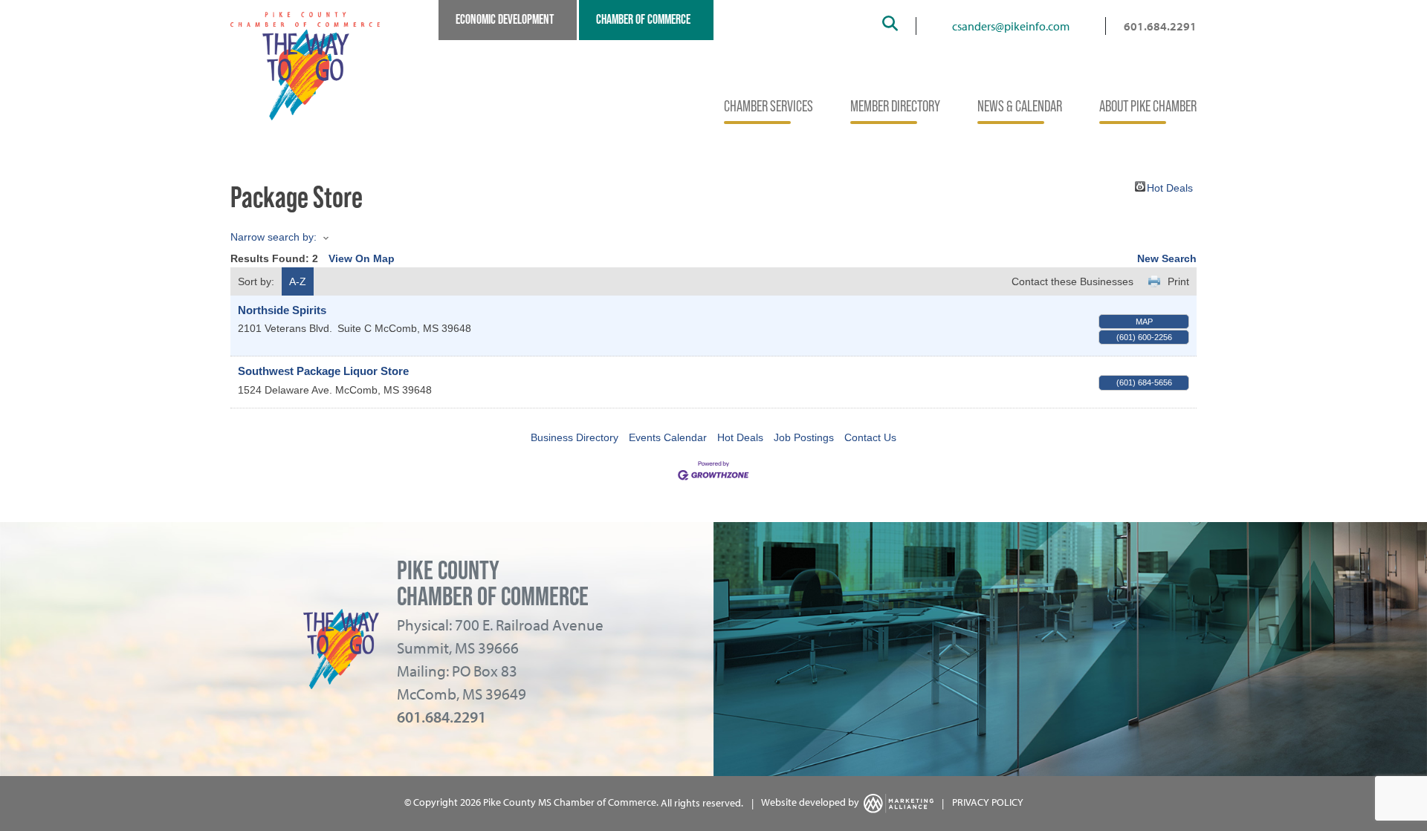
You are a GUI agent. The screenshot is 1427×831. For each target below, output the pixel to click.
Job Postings (804, 437)
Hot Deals (1170, 187)
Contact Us (870, 437)
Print (1178, 281)
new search (1167, 258)
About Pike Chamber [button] (1148, 106)
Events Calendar (668, 437)
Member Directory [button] (895, 106)
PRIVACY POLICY (987, 802)
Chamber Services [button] (768, 106)
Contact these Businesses (1072, 281)
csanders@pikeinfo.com (1011, 26)
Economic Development (505, 19)
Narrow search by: (273, 237)
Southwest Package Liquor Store (323, 371)
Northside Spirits (282, 310)
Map (1144, 321)
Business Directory (574, 437)
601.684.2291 (1160, 26)
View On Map (362, 258)
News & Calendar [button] (1019, 106)
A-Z (297, 281)
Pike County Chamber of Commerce (493, 583)
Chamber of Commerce (643, 19)
